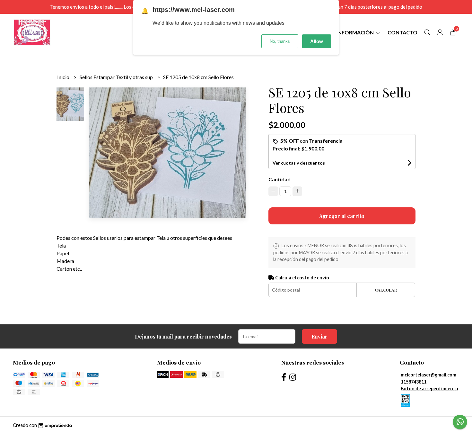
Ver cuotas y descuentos (299, 163)
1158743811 (413, 381)
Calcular (386, 290)
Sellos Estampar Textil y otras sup (117, 77)
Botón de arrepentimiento (429, 388)
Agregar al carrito (341, 215)
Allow (316, 41)
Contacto (402, 32)
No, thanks (280, 41)
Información (356, 32)
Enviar (319, 336)
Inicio (63, 77)
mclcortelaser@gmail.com (428, 374)
